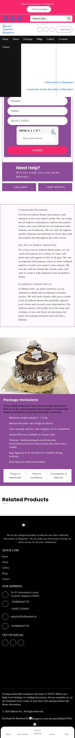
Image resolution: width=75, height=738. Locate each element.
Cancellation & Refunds (59, 475)
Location (63, 39)
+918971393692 (20, 608)
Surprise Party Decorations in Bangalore (44, 67)
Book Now (65, 30)
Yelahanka (65, 53)
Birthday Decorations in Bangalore (42, 53)
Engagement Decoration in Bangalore (43, 95)
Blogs (39, 39)
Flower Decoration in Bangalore (40, 60)
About (16, 39)
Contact (6, 47)
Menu (67, 734)
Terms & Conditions (36, 475)
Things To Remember (15, 475)
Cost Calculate (23, 734)
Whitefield (65, 60)
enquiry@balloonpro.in (23, 616)
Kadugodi (65, 74)
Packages (27, 39)
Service (52, 734)
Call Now (20, 187)
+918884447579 (20, 601)
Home (5, 39)
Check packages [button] (40, 9)
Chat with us (55, 187)
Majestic (64, 67)
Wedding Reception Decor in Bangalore (44, 74)
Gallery (50, 39)
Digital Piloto (65, 718)
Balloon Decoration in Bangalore (41, 46)
